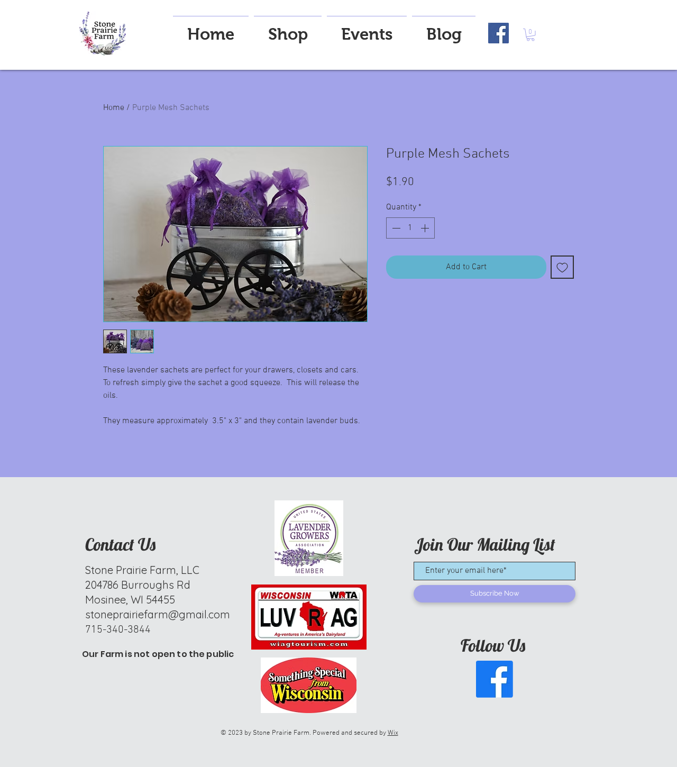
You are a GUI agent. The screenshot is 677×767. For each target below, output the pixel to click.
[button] (530, 35)
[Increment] (425, 228)
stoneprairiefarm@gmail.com (157, 614)
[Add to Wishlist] (562, 267)
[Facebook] (498, 33)
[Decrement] (395, 228)
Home (113, 108)
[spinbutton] (410, 228)
